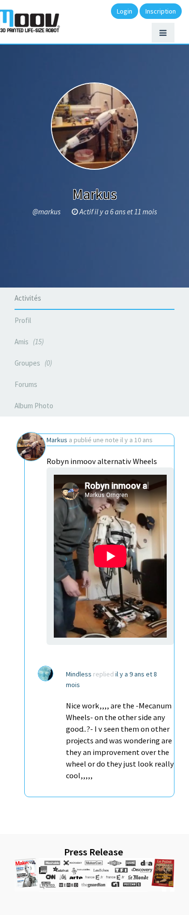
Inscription (160, 11)
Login (124, 11)
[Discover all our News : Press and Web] (94, 875)
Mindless (79, 674)
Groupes (32, 363)
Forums (26, 384)
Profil (23, 320)
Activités (28, 298)
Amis (28, 341)
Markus (57, 439)
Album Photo (34, 405)
